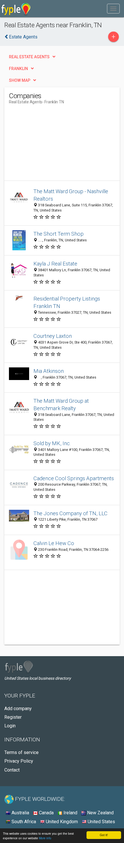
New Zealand (100, 812)
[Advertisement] (52, 145)
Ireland (69, 812)
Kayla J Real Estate (55, 264)
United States (101, 821)
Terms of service (21, 752)
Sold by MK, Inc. (52, 443)
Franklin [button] (18, 68)
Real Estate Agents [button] (29, 57)
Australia (19, 812)
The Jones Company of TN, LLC (70, 513)
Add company (18, 708)
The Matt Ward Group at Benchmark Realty (61, 404)
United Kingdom (61, 821)
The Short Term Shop (58, 234)
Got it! (104, 835)
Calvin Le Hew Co (53, 543)
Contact (12, 770)
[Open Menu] (113, 8)
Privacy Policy (18, 761)
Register (13, 717)
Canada (46, 812)
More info (45, 838)
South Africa (23, 821)
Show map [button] (19, 80)
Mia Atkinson (48, 371)
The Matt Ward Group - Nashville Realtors (70, 195)
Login (10, 725)
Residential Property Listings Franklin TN (66, 302)
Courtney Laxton (52, 336)
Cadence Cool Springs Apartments (73, 478)
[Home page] (16, 8)
